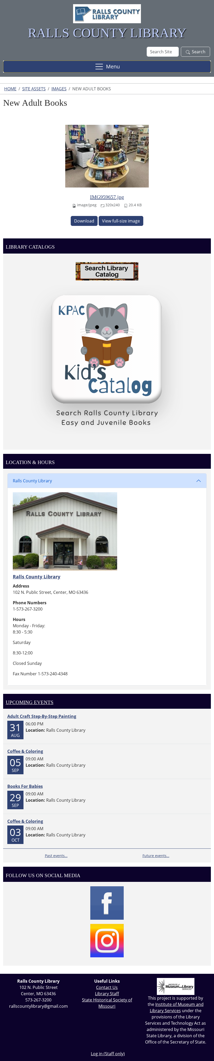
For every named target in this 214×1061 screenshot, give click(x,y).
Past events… (56, 855)
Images (59, 89)
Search (198, 52)
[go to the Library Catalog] (107, 271)
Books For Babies (25, 786)
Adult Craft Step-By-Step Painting (41, 716)
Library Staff (107, 993)
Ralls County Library (32, 481)
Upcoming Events (30, 702)
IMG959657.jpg (107, 197)
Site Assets (34, 89)
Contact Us (107, 987)
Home (10, 89)
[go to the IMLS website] (175, 986)
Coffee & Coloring (25, 751)
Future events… (155, 855)
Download (84, 221)
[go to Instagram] (107, 940)
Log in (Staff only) (108, 1054)
